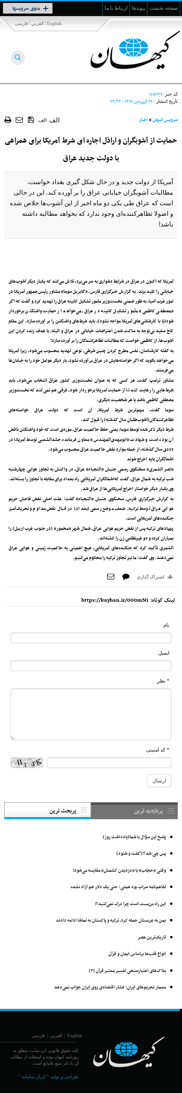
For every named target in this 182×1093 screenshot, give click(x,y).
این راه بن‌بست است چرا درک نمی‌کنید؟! (130, 904)
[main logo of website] (126, 49)
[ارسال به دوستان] (20, 119)
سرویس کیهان (165, 120)
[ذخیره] (31, 119)
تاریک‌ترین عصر (152, 937)
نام (166, 625)
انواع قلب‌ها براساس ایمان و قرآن (137, 954)
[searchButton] (18, 58)
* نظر (163, 681)
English (54, 23)
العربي (37, 23)
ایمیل (163, 653)
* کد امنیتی (157, 750)
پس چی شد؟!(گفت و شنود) (141, 854)
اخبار (143, 120)
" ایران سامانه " (33, 1076)
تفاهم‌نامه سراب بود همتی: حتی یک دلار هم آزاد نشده (118, 887)
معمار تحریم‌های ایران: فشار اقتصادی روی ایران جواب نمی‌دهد (110, 987)
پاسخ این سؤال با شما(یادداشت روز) (134, 837)
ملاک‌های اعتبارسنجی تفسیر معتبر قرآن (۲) (127, 971)
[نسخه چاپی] (7, 119)
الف (43, 120)
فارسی (21, 23)
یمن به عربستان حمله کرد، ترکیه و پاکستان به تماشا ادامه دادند (111, 921)
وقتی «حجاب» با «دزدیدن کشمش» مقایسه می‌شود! (119, 871)
